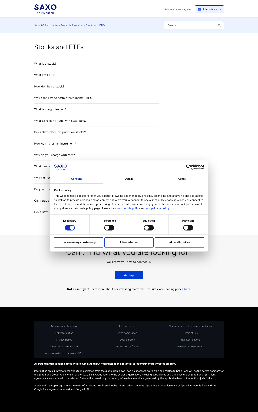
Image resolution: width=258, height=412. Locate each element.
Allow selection (129, 242)
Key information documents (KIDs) (64, 353)
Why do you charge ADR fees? (54, 155)
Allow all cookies (179, 242)
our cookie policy (128, 208)
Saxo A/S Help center (46, 25)
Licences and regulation (64, 346)
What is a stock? (45, 63)
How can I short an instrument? (55, 143)
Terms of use (190, 332)
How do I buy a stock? (49, 86)
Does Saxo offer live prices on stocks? (60, 132)
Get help (129, 275)
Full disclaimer (127, 326)
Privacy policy (64, 339)
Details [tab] (129, 178)
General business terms (190, 346)
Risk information (64, 332)
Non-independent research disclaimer (190, 326)
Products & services (72, 25)
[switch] (109, 228)
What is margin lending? (50, 109)
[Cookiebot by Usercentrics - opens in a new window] (188, 167)
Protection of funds (127, 346)
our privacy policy (158, 208)
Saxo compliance (127, 332)
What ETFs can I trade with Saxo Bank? (60, 120)
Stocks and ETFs (95, 25)
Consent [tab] (76, 178)
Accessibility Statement (64, 326)
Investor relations (190, 339)
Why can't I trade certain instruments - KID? (63, 98)
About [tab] (182, 178)
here (187, 289)
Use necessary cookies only (79, 242)
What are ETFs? (44, 75)
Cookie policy (127, 339)
